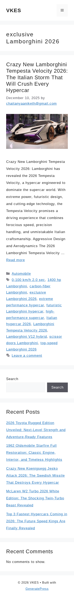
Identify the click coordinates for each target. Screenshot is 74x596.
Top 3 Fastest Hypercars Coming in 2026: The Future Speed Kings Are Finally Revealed (36, 521)
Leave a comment (27, 356)
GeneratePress (37, 588)
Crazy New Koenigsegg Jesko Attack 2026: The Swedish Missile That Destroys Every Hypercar (35, 476)
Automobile (21, 274)
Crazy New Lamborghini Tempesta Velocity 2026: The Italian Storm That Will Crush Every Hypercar (37, 77)
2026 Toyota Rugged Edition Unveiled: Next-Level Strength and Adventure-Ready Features (36, 430)
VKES (13, 10)
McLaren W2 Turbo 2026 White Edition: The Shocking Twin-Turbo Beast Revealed (35, 498)
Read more (15, 260)
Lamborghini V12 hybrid (26, 337)
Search (12, 379)
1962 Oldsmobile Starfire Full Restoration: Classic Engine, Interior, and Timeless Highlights (34, 453)
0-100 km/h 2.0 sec (28, 280)
